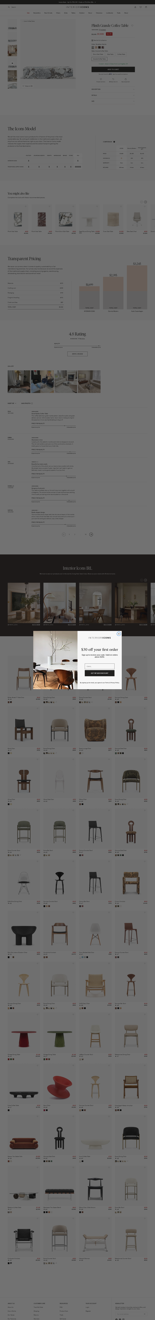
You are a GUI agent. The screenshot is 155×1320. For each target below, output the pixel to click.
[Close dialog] (119, 634)
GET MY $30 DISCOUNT (99, 673)
